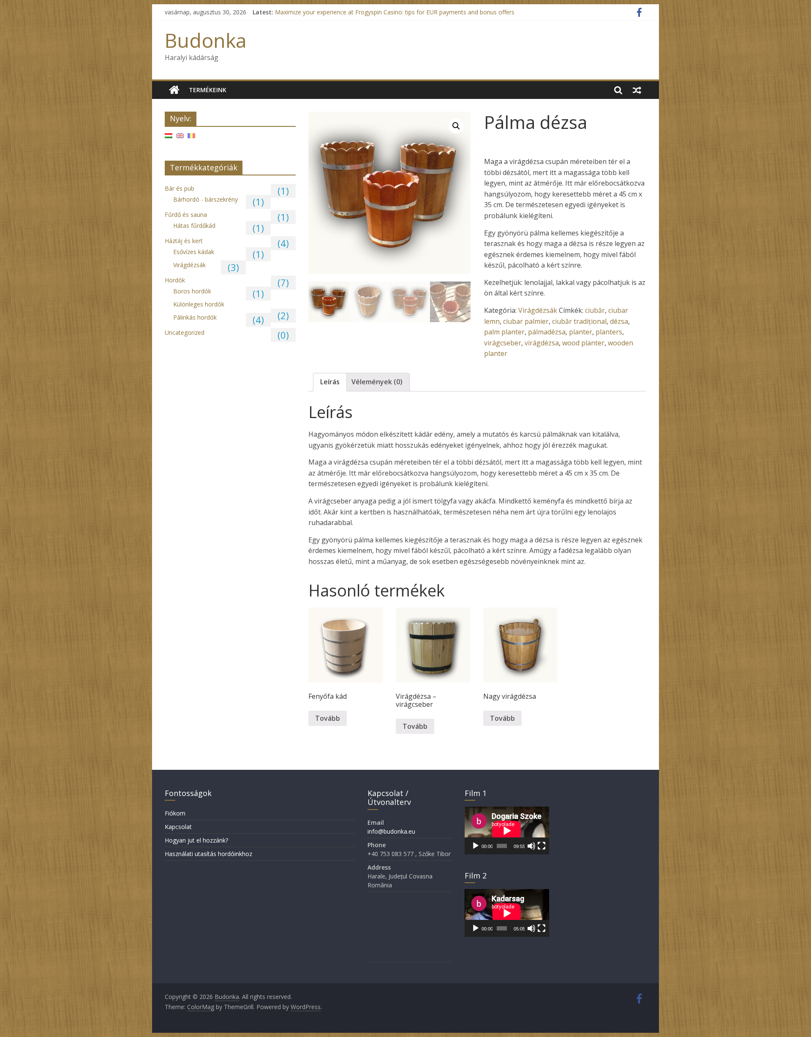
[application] (507, 830)
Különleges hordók (198, 304)
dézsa (619, 321)
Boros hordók (192, 291)
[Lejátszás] (475, 846)
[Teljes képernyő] (541, 846)
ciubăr (595, 310)
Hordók (175, 280)
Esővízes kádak (193, 252)
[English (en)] (180, 138)
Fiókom (175, 813)
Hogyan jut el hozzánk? (196, 840)
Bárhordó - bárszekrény (205, 199)
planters (609, 332)
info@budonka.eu (391, 831)
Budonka (206, 40)
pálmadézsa (547, 332)
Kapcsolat (178, 827)
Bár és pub (179, 188)
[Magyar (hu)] (168, 138)
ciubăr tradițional (579, 321)
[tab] (330, 382)
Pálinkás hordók (195, 317)
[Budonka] (174, 90)
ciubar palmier (526, 321)
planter (580, 332)
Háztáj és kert (184, 241)
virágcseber (502, 342)
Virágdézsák (537, 310)
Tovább (327, 718)
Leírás (330, 381)
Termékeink (207, 90)
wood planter (583, 342)
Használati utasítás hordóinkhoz (208, 854)
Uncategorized (184, 332)
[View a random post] (637, 90)
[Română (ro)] (191, 138)
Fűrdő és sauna (186, 215)
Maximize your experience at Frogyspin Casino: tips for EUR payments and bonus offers (394, 12)
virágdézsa (542, 342)
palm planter (504, 332)
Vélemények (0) (377, 381)
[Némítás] (531, 846)
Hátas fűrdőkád (194, 226)
